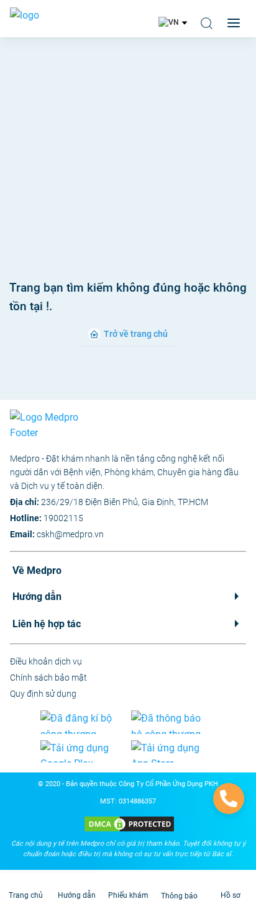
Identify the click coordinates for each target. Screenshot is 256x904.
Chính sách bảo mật (48, 677)
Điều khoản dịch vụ (46, 661)
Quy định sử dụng (43, 694)
